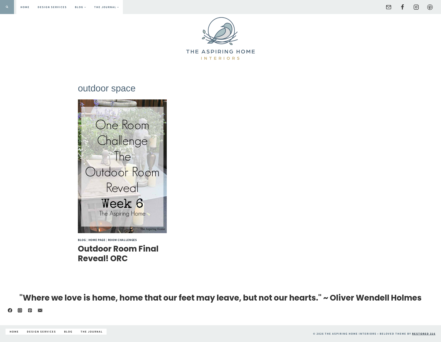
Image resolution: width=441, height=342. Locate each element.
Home (25, 7)
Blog (82, 240)
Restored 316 (423, 333)
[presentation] (122, 166)
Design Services (52, 7)
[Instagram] (416, 7)
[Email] (388, 7)
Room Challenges (122, 240)
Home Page (96, 240)
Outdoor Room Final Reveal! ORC (118, 253)
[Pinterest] (429, 7)
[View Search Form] (7, 7)
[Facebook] (402, 7)
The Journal (92, 331)
